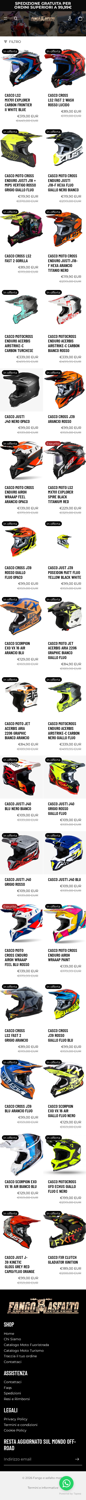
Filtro (15, 42)
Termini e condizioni (21, 1425)
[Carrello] (80, 18)
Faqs (8, 1387)
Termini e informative (43, 1487)
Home (9, 1333)
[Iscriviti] (77, 1459)
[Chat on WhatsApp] (66, 1483)
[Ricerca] (16, 18)
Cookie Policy (15, 1430)
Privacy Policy (15, 1419)
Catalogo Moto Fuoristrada (26, 1345)
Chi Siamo (12, 1339)
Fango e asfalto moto (48, 1478)
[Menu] (5, 18)
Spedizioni (12, 1393)
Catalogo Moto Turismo (24, 1350)
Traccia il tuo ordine (20, 1356)
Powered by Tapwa (70, 1493)
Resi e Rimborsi (17, 1399)
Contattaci (13, 1361)
